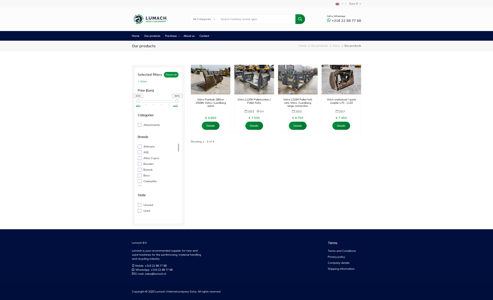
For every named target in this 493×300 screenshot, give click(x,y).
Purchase (171, 36)
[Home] (150, 19)
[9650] (177, 101)
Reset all (171, 74)
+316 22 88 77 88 (346, 20)
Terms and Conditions (342, 251)
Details (210, 125)
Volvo (336, 45)
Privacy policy (336, 257)
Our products (152, 36)
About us (189, 36)
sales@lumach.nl (155, 274)
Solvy (193, 291)
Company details (339, 263)
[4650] (138, 101)
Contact (204, 36)
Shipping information (341, 269)
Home (135, 36)
